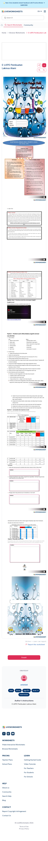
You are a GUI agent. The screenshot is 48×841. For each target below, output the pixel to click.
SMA (11, 690)
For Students (29, 772)
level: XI (36, 690)
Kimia (18, 690)
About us (5, 788)
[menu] (45, 11)
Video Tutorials (30, 764)
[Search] (4, 17)
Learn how (24, 5)
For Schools (28, 777)
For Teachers (29, 768)
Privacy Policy (24, 829)
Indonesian (24, 694)
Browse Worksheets (10, 749)
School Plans (7, 764)
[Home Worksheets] (2, 25)
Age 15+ (26, 690)
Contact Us (6, 815)
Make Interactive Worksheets (13, 744)
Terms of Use (24, 826)
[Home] (12, 11)
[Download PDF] (44, 65)
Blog (4, 800)
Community (6, 792)
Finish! (24, 657)
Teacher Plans (7, 760)
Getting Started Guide (32, 760)
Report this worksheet (36, 644)
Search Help (6, 796)
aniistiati (24, 685)
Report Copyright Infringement (14, 811)
